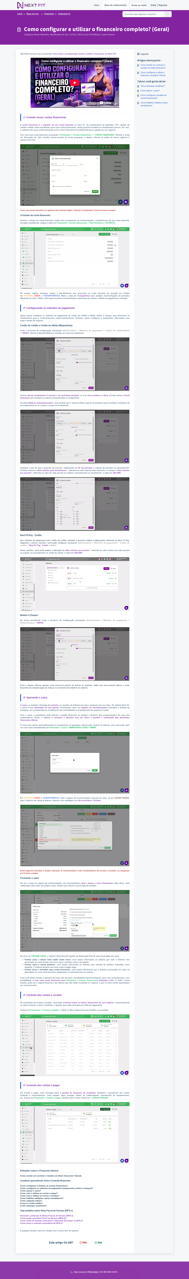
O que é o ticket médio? (31, 1203)
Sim (100, 1242)
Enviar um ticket (139, 5)
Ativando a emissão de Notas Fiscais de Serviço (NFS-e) (46, 1216)
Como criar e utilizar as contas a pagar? (39, 1193)
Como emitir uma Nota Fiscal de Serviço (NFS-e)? (43, 1218)
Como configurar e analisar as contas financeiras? (154, 96)
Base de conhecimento (115, 5)
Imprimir (145, 54)
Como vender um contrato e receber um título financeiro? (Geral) (50, 1176)
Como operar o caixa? (30, 1191)
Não (84, 1242)
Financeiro (49, 13)
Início (96, 5)
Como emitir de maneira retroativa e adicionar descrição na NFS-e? (51, 1221)
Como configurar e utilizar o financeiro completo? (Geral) (153, 73)
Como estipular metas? (31, 1201)
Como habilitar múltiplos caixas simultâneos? (42, 1198)
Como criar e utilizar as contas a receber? (39, 1196)
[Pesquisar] (168, 14)
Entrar (153, 5)
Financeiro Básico (66, 13)
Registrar (162, 5)
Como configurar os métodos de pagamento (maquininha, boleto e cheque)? (56, 1188)
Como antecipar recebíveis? (153, 86)
